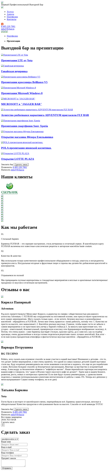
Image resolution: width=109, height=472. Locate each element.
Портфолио (12, 17)
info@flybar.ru (7, 29)
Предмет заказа (8, 458)
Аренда (10, 14)
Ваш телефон (7, 453)
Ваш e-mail (6, 447)
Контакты (11, 19)
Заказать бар (7, 164)
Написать (6, 170)
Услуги (10, 11)
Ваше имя (6, 441)
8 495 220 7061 (8, 26)
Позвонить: (7, 167)
